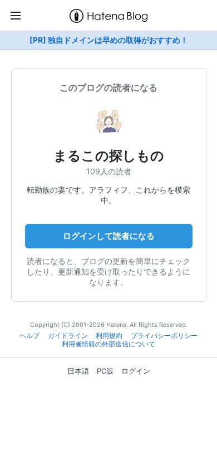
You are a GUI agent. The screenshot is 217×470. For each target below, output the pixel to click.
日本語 (78, 370)
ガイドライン (68, 336)
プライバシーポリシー (164, 336)
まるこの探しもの (115, 156)
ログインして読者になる (109, 236)
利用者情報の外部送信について (108, 344)
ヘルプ (29, 336)
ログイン (135, 370)
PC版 (105, 370)
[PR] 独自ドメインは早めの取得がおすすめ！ (108, 40)
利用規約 (109, 336)
